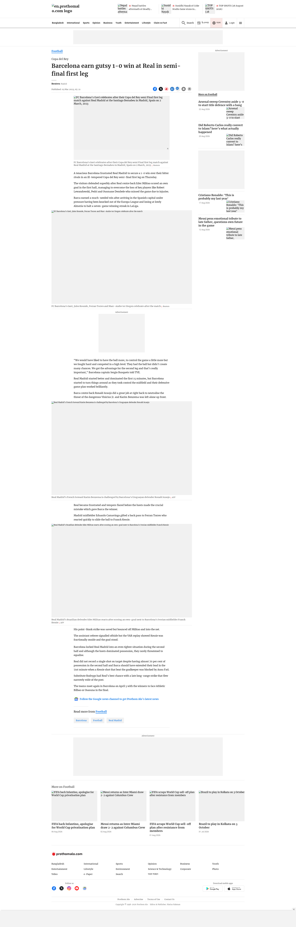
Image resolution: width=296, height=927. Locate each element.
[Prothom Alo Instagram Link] (70, 889)
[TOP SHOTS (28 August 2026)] (210, 9)
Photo (215, 869)
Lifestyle (146, 23)
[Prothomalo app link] (212, 889)
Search (119, 874)
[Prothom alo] (66, 9)
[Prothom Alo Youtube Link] (78, 889)
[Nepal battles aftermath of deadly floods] (123, 9)
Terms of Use (153, 899)
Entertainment (132, 23)
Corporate (185, 869)
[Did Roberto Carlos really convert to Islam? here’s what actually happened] (235, 140)
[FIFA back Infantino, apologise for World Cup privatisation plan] (74, 806)
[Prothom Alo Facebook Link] (55, 889)
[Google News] (84, 889)
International (73, 23)
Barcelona (81, 720)
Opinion (96, 23)
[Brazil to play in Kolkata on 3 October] (222, 806)
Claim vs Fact (160, 23)
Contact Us (169, 899)
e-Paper (88, 874)
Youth (118, 23)
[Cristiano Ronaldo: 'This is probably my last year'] (235, 206)
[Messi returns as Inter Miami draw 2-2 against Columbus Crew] (123, 806)
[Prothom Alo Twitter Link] (63, 889)
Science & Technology (159, 869)
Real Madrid (115, 720)
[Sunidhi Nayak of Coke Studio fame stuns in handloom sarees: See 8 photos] (166, 9)
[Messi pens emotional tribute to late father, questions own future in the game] (235, 233)
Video (54, 874)
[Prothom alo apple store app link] (234, 889)
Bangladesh (58, 23)
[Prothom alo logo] (66, 854)
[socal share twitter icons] (161, 90)
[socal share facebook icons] (155, 90)
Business (107, 23)
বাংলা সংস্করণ (153, 874)
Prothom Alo (123, 899)
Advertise (138, 899)
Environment (123, 869)
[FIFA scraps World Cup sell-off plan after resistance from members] (172, 806)
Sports (86, 23)
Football (57, 51)
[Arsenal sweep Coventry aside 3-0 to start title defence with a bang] (235, 113)
